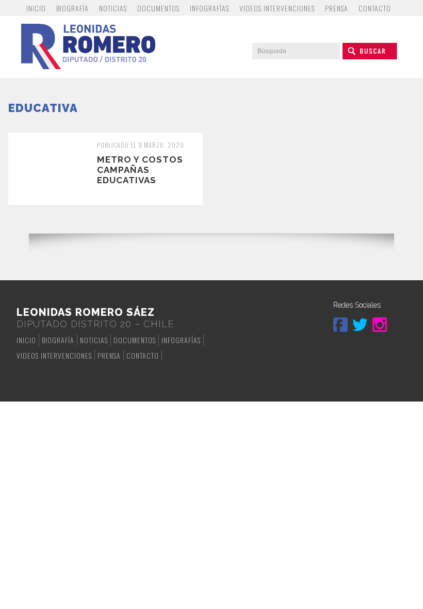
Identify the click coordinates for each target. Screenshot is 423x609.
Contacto (375, 8)
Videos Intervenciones (277, 8)
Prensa (336, 8)
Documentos (158, 8)
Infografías (209, 8)
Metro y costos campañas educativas (140, 169)
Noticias (113, 8)
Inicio (36, 8)
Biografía (72, 8)
